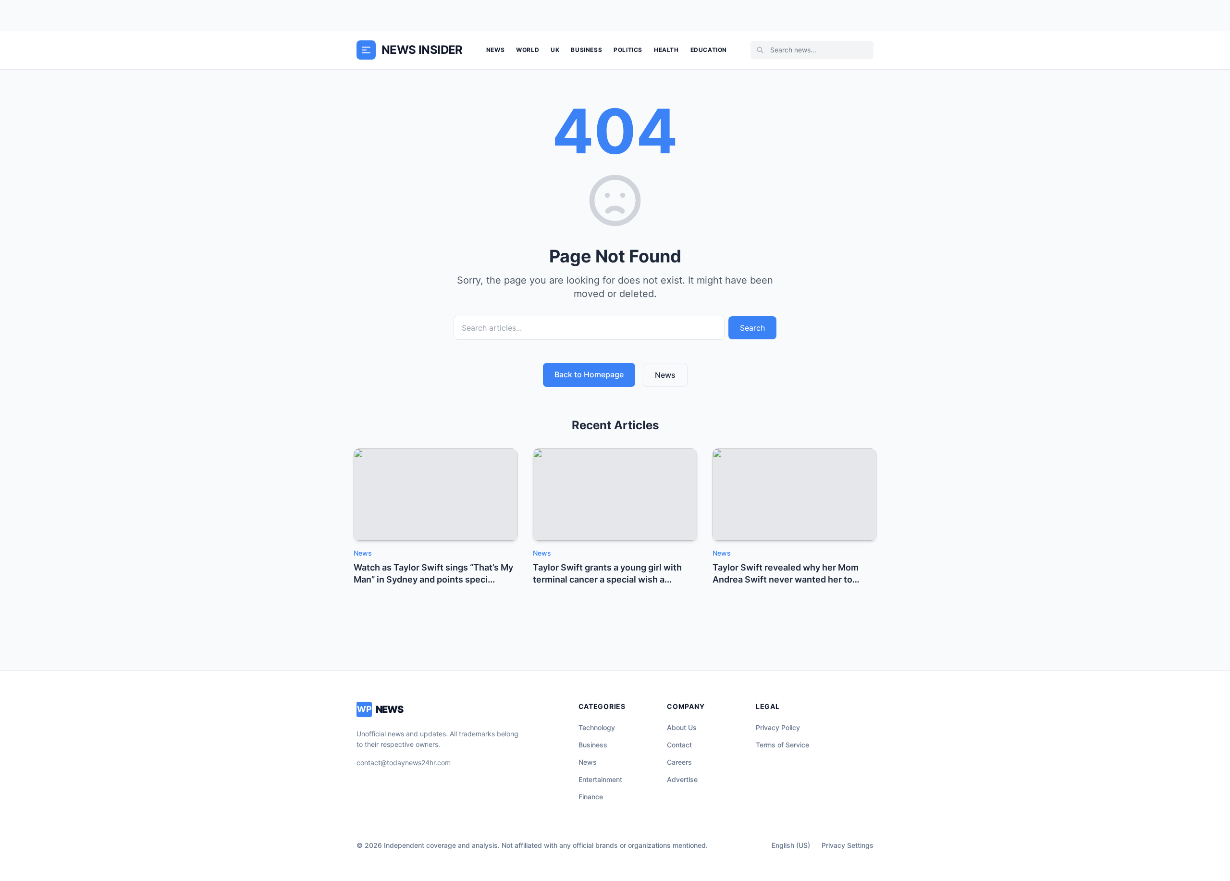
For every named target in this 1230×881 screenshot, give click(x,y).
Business (586, 49)
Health (666, 49)
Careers (679, 762)
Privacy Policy (778, 727)
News (495, 49)
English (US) (791, 845)
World (527, 49)
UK (555, 49)
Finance (590, 797)
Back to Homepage (589, 374)
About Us (682, 727)
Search (752, 328)
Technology (596, 727)
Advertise (682, 779)
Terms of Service (782, 745)
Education (708, 49)
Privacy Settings (847, 845)
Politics (628, 49)
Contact (679, 745)
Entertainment (600, 779)
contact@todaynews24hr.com (404, 762)
